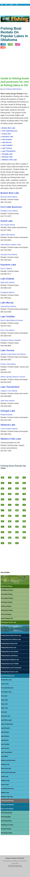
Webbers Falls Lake (9, 160)
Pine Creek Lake (6, 768)
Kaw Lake (4, 712)
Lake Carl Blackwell (7, 724)
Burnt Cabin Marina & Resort (12, 320)
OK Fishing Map (6, 816)
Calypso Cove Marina (9, 391)
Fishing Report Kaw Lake (8, 647)
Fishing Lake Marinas (7, 804)
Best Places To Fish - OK (8, 622)
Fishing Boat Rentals (7, 800)
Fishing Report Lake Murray (9, 655)
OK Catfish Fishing (6, 594)
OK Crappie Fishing (7, 598)
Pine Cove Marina (7, 330)
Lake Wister (4, 756)
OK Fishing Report (6, 812)
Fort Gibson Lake (6, 692)
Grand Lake (6, 134)
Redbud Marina (6, 415)
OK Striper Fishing (6, 602)
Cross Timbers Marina (9, 429)
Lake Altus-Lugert (6, 720)
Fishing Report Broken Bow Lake (11, 635)
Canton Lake (5, 684)
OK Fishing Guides (6, 833)
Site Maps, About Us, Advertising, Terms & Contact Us (15, 861)
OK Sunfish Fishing (7, 610)
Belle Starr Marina (7, 282)
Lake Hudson (5, 736)
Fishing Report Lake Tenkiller (10, 663)
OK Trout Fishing (6, 614)
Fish (17, 4)
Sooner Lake (5, 784)
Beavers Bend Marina (9, 197)
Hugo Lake (4, 704)
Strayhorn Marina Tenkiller (11, 340)
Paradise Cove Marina (9, 211)
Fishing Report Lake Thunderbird (11, 667)
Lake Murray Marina (8, 306)
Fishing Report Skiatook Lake (10, 659)
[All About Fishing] (8, 4)
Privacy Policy (15, 863)
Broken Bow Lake (8, 128)
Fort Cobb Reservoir (9, 131)
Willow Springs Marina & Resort (13, 377)
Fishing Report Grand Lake (9, 643)
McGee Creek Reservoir (8, 760)
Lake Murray (6, 142)
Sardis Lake (4, 776)
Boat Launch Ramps (7, 808)
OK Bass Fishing (6, 606)
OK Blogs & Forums (7, 825)
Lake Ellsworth (5, 728)
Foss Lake (4, 696)
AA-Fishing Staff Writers (12, 89)
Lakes (11, 4)
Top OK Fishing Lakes (7, 675)
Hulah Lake (4, 708)
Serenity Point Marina (9, 254)
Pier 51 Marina (6, 269)
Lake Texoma (7, 148)
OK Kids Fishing (6, 829)
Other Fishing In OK (7, 618)
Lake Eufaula (7, 139)
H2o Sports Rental (8, 225)
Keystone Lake (7, 136)
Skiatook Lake (7, 157)
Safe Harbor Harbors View (11, 245)
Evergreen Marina (7, 292)
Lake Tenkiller (7, 145)
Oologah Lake (7, 154)
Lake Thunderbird (8, 151)
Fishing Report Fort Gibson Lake (11, 639)
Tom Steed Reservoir (7, 788)
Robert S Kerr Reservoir (8, 772)
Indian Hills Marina (8, 235)
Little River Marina (8, 401)
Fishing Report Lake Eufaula (9, 651)
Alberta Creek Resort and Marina (13, 354)
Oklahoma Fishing (6, 586)
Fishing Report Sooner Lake (9, 671)
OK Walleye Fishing (7, 590)
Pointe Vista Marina (8, 364)
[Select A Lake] (4, 45)
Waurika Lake (5, 792)
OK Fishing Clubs (6, 820)
